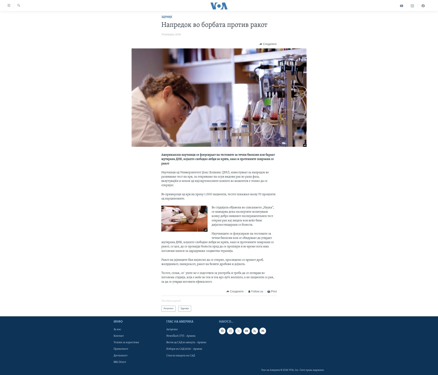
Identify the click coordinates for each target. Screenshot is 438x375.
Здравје (166, 17)
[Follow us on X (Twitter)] (238, 331)
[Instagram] (412, 6)
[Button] (268, 44)
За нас (117, 329)
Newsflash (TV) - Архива (181, 336)
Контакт (119, 336)
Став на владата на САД (180, 355)
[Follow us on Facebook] (222, 331)
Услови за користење (126, 342)
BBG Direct (120, 362)
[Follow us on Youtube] (246, 331)
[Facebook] (423, 6)
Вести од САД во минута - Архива (186, 342)
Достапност (120, 355)
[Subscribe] (263, 331)
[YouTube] (401, 6)
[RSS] (255, 331)
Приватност (121, 349)
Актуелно (172, 329)
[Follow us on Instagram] (230, 331)
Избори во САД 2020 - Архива (184, 349)
